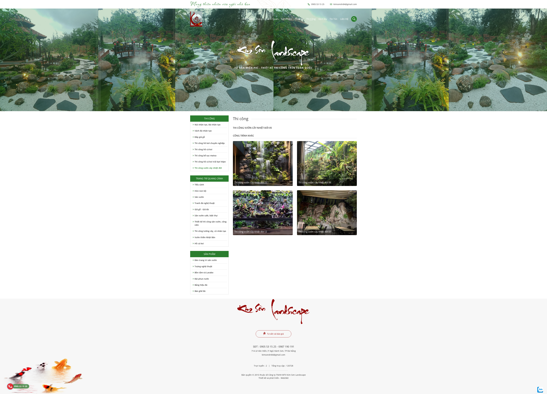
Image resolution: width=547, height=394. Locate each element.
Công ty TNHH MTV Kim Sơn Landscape (287, 374)
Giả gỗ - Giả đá (202, 209)
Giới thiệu (247, 19)
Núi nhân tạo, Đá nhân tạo (208, 124)
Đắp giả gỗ (200, 137)
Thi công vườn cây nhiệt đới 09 (314, 182)
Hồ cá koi (199, 243)
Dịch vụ (323, 19)
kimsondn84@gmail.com (345, 4)
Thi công (311, 19)
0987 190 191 (286, 346)
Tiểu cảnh (199, 184)
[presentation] (6, 60)
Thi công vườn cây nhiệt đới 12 (250, 231)
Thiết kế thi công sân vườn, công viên (210, 223)
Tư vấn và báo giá (275, 333)
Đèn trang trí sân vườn (206, 260)
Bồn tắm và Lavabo (204, 272)
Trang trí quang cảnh (209, 178)
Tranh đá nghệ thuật (205, 203)
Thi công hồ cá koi (203, 149)
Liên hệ (344, 19)
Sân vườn (199, 197)
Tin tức (333, 19)
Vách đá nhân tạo (203, 130)
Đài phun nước (202, 278)
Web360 (284, 378)
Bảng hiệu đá (201, 285)
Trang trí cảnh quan (267, 19)
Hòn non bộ (200, 191)
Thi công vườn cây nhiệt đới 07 (314, 231)
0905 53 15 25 (317, 4)
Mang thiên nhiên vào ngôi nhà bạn (220, 3)
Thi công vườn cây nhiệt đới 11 (250, 182)
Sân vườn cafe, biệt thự (206, 215)
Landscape (273, 58)
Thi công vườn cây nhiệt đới (208, 168)
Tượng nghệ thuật (203, 266)
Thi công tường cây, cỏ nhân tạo (210, 231)
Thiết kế (299, 19)
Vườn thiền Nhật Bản (205, 237)
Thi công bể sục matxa (205, 155)
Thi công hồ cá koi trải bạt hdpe (210, 161)
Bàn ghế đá (200, 291)
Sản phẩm (286, 19)
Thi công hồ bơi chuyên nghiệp (210, 143)
